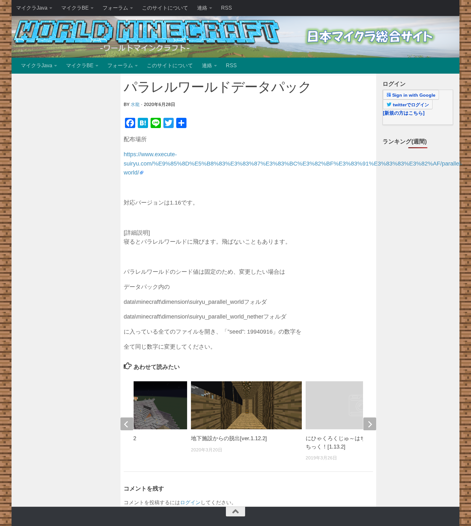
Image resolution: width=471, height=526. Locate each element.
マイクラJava (31, 8)
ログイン (190, 502)
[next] (369, 423)
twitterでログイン (410, 104)
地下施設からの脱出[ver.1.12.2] (229, 438)
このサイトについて (165, 8)
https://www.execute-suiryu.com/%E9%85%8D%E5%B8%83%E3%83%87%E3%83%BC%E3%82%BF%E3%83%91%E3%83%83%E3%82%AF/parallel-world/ (293, 163)
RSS (226, 8)
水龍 (135, 104)
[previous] (126, 423)
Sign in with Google (413, 95)
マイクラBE (75, 8)
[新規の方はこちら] (404, 113)
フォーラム (115, 8)
